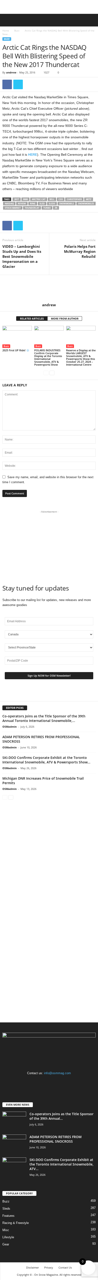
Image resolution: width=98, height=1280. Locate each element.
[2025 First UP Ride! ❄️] (17, 337)
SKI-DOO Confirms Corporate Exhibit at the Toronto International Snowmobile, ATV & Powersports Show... (46, 759)
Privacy (48, 1267)
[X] (58, 1082)
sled (42, 203)
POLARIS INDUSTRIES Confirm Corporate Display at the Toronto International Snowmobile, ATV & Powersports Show (48, 357)
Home (5, 30)
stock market (13, 207)
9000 (25, 199)
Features (8, 1216)
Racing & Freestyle (15, 1223)
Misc (5, 1230)
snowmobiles (86, 203)
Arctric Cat (38, 199)
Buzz (17, 30)
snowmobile (66, 203)
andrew (11, 72)
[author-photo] (49, 288)
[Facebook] (7, 84)
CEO (61, 199)
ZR (56, 207)
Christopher (74, 199)
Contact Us (65, 1267)
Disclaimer (32, 1267)
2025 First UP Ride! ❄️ (15, 350)
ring (32, 203)
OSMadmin (9, 726)
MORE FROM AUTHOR (64, 318)
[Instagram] (49, 1082)
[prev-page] (46, 372)
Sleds (52, 203)
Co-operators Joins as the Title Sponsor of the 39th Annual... (61, 1116)
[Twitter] (18, 84)
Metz (88, 199)
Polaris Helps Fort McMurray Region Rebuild (80, 251)
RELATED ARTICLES (32, 318)
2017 (16, 199)
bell (51, 199)
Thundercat (32, 207)
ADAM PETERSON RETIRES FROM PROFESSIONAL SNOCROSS (55, 1139)
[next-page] (51, 372)
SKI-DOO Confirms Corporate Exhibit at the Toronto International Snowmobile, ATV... (61, 1164)
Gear (5, 1244)
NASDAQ (9, 203)
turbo (47, 207)
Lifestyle (8, 1237)
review (22, 203)
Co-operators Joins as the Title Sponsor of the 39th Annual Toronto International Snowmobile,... (43, 718)
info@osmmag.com (57, 1073)
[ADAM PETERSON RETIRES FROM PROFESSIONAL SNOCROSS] (14, 1143)
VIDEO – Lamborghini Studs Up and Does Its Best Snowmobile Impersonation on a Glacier (21, 256)
